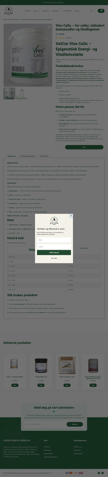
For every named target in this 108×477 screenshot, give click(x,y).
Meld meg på (54, 252)
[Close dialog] (71, 215)
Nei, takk (54, 258)
